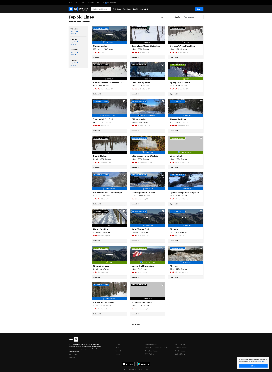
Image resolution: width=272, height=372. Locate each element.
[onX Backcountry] (109, 2)
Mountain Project (151, 351)
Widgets (118, 351)
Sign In (199, 9)
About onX (73, 354)
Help (117, 348)
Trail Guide (117, 9)
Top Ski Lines (138, 9)
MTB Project (149, 354)
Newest (73, 34)
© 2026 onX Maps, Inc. (130, 369)
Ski (98, 2)
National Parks (180, 354)
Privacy (146, 369)
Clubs (117, 354)
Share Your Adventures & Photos (156, 348)
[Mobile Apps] (146, 9)
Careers (72, 357)
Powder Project (180, 351)
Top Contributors (151, 345)
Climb (71, 2)
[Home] (80, 9)
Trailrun (91, 2)
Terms (140, 369)
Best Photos (127, 9)
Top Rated (74, 31)
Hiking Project (180, 345)
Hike (83, 2)
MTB (77, 2)
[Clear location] (202, 17)
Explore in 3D (97, 57)
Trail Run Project (180, 348)
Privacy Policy (261, 361)
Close (253, 366)
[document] (253, 363)
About (117, 345)
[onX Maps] (73, 341)
